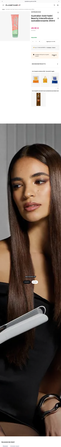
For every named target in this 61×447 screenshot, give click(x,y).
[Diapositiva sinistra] (2, 1)
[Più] (39, 41)
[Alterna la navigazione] (3, 5)
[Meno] (32, 41)
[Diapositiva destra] (58, 1)
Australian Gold (36, 12)
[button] (54, 5)
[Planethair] (13, 5)
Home (3, 9)
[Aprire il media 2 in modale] (15, 26)
